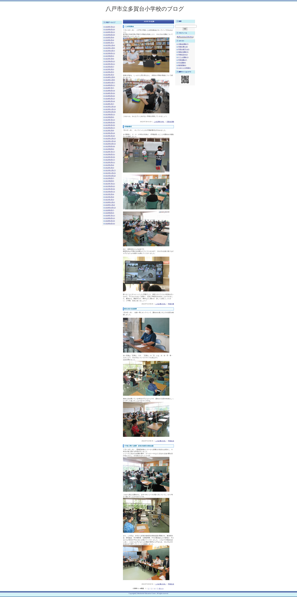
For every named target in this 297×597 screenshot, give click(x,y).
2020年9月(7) (109, 210)
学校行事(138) (183, 47)
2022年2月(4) (109, 165)
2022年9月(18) (110, 146)
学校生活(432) (183, 54)
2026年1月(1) (109, 43)
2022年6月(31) (110, 154)
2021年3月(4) (109, 194)
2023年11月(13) (110, 109)
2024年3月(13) (110, 98)
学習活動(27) (182, 60)
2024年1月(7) (109, 104)
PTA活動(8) (182, 62)
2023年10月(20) (110, 112)
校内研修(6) (182, 65)
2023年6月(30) (110, 122)
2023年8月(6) (109, 117)
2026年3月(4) (109, 37)
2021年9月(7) (109, 178)
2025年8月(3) (109, 56)
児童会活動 (170, 122)
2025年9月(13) (110, 53)
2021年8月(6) (109, 181)
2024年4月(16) (110, 96)
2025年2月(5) (109, 72)
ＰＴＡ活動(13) (183, 57)
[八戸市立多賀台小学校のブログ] (148, 18)
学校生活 (171, 441)
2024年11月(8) (110, 80)
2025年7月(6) (109, 59)
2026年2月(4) (109, 40)
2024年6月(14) (110, 90)
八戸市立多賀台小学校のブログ (145, 9)
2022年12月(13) (110, 138)
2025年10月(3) (110, 51)
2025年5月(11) (110, 64)
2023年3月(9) (109, 130)
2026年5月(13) (110, 32)
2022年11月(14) (110, 141)
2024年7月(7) (109, 88)
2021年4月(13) (110, 191)
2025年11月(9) (110, 48)
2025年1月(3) (109, 75)
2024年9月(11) (110, 85)
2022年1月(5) (109, 168)
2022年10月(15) (110, 144)
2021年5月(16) (110, 189)
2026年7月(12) (110, 27)
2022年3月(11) (110, 162)
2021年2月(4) (109, 197)
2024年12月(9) (110, 77)
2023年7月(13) (110, 120)
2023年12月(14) (110, 106)
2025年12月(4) (110, 45)
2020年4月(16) (110, 223)
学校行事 (171, 304)
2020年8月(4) (109, 213)
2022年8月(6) (109, 149)
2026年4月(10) (110, 35)
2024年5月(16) (110, 93)
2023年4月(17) (110, 128)
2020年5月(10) (110, 221)
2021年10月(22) (110, 176)
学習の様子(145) (183, 49)
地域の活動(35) (183, 52)
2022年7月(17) (110, 152)
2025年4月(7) (109, 67)
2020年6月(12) (110, 218)
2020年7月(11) (110, 215)
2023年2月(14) (110, 133)
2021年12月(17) (110, 170)
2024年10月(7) (110, 82)
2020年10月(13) (110, 207)
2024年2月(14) (110, 101)
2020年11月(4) (110, 205)
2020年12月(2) (110, 202)
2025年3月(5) (109, 69)
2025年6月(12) (110, 61)
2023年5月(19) (110, 125)
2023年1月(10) (110, 136)
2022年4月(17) (110, 160)
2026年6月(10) (110, 29)
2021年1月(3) (109, 199)
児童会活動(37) (183, 44)
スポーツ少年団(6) (184, 68)
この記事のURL (159, 122)
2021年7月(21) (110, 183)
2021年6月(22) (110, 186)
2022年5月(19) (110, 157)
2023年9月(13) (110, 114)
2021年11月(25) (110, 173)
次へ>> (161, 588)
